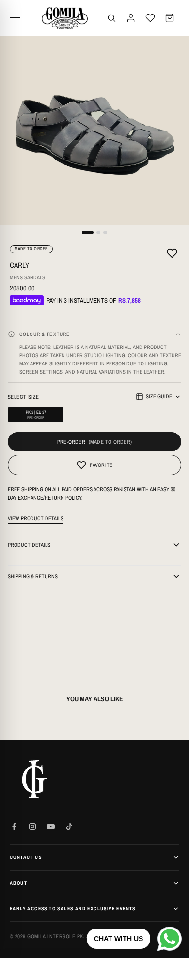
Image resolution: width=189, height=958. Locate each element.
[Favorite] (172, 254)
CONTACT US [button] (26, 857)
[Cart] (169, 18)
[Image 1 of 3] (88, 232)
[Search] (111, 18)
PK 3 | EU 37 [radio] (36, 414)
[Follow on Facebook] (14, 826)
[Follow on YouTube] (51, 826)
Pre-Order (71, 441)
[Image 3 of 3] (105, 232)
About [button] (18, 883)
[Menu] (18, 18)
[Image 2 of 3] (98, 232)
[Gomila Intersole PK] (34, 779)
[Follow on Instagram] (32, 826)
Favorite (101, 465)
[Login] (131, 18)
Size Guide (159, 396)
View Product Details (35, 518)
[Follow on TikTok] (69, 826)
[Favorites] (150, 18)
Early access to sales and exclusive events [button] (73, 908)
